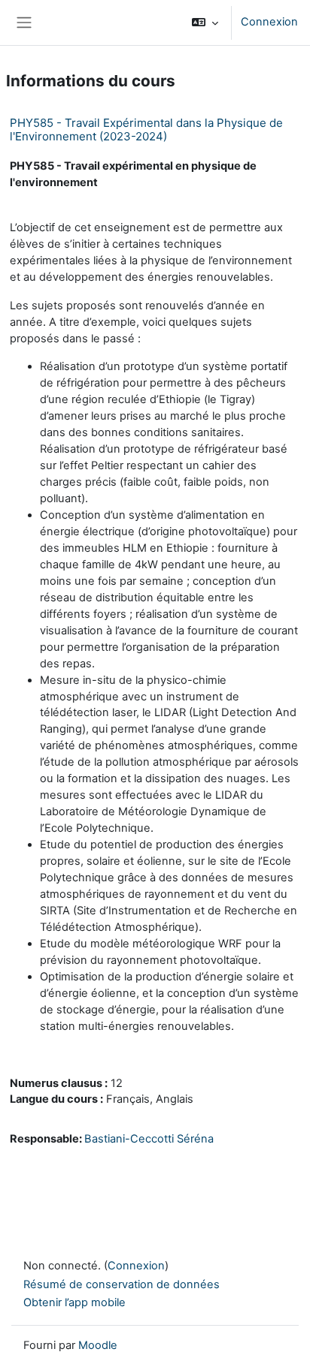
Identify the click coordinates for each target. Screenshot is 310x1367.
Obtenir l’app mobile (74, 1302)
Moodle (97, 1345)
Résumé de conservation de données (121, 1284)
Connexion (269, 22)
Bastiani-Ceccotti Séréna (149, 1139)
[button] (205, 22)
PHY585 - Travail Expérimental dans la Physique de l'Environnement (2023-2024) (146, 129)
